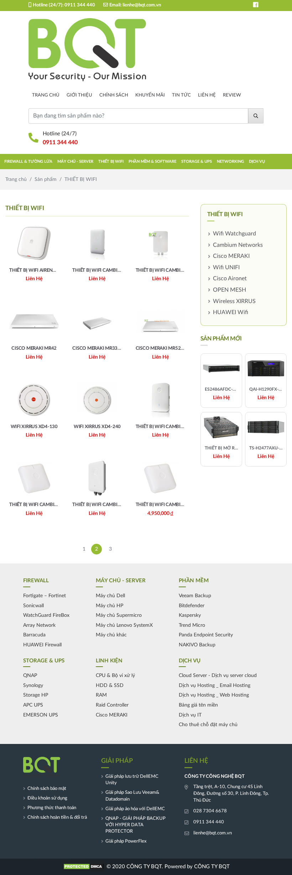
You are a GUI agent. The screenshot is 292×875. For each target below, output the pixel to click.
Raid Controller (112, 705)
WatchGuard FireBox (46, 615)
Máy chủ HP (109, 605)
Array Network (39, 625)
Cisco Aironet (230, 278)
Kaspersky (190, 615)
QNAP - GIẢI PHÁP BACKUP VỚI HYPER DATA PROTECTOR (135, 825)
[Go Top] (283, 632)
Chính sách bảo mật (46, 788)
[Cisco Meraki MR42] (34, 336)
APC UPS (33, 705)
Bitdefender (191, 605)
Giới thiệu (79, 95)
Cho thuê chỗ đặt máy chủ (208, 724)
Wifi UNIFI (226, 267)
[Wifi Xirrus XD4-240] (97, 414)
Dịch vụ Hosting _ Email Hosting (214, 685)
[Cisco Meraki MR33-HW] (97, 336)
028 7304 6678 (210, 811)
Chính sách (113, 95)
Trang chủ (45, 95)
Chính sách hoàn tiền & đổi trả (57, 817)
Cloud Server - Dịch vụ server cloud (218, 675)
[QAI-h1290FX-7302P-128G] (265, 380)
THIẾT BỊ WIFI (111, 161)
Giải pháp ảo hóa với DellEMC (135, 809)
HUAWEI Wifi (230, 312)
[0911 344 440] (283, 596)
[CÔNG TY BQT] (87, 50)
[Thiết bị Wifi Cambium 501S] (97, 258)
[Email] (283, 620)
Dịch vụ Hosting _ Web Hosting (214, 695)
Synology (33, 685)
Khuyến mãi (150, 95)
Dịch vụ (257, 161)
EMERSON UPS (40, 715)
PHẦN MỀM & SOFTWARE (152, 161)
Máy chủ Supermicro (119, 615)
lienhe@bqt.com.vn (141, 5)
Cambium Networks (238, 245)
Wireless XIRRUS (234, 301)
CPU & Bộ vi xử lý (115, 675)
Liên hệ (207, 95)
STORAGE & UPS (196, 161)
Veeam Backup (195, 595)
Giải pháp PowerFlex (125, 841)
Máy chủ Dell (110, 595)
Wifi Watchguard (234, 233)
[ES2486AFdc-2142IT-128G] (221, 380)
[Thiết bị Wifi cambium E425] (160, 414)
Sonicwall (33, 605)
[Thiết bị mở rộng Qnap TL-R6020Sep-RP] (221, 439)
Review (232, 95)
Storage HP (35, 695)
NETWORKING (230, 161)
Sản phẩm (46, 179)
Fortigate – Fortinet (44, 595)
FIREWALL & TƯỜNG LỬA (28, 161)
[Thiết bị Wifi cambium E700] (160, 258)
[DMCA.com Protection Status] (83, 866)
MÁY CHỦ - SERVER (75, 161)
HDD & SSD (110, 685)
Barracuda (34, 634)
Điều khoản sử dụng (47, 798)
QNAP (30, 675)
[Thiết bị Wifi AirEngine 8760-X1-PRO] (34, 258)
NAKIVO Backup (197, 644)
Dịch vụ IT (190, 715)
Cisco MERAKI (231, 256)
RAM (101, 695)
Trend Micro (192, 625)
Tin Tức (181, 95)
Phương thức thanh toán (51, 808)
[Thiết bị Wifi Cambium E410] (160, 492)
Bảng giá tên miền (198, 705)
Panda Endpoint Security (206, 634)
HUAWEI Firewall (42, 644)
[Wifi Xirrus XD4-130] (34, 414)
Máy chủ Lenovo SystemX (124, 625)
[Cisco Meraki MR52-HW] (160, 336)
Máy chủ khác (111, 634)
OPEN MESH (229, 290)
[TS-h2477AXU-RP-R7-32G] (265, 439)
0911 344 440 (79, 5)
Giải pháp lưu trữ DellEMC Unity (131, 779)
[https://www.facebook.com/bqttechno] (255, 4)
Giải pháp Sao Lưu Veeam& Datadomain (132, 795)
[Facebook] (283, 608)
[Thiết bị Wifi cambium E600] (34, 492)
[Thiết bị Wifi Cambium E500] (97, 492)
